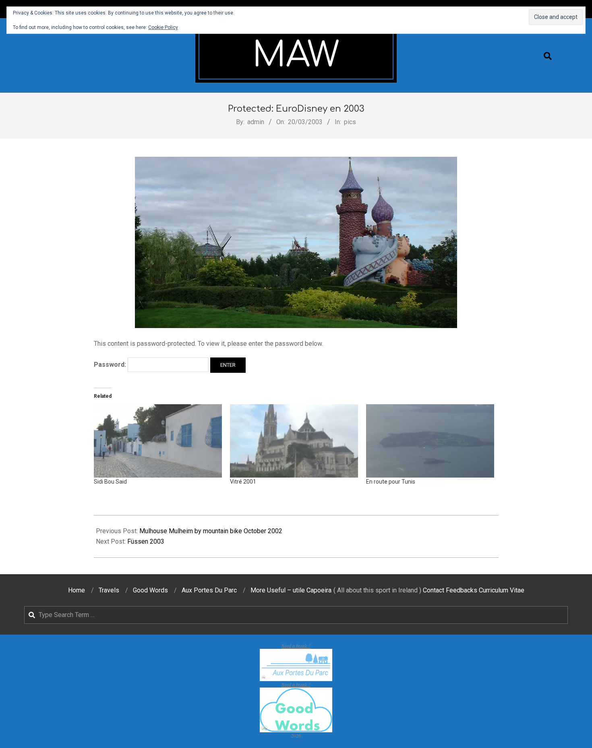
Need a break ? (296, 645)
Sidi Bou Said (110, 481)
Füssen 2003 (145, 541)
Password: (111, 364)
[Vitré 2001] (294, 441)
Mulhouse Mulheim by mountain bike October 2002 (210, 531)
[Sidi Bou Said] (158, 441)
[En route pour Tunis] (430, 441)
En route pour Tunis (390, 481)
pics (350, 122)
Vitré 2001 (243, 481)
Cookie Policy (163, 27)
